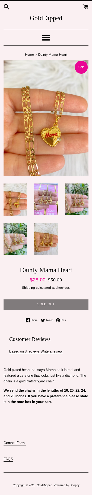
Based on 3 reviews (24, 351)
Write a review (52, 351)
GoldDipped (46, 18)
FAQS (8, 459)
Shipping (28, 287)
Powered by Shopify (66, 485)
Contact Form (15, 443)
